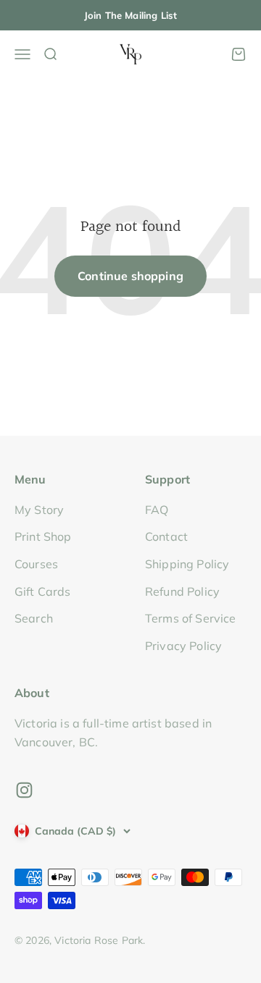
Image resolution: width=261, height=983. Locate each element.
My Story (39, 509)
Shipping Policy (187, 564)
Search (33, 618)
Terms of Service (190, 618)
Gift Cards (42, 591)
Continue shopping (130, 276)
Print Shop (43, 536)
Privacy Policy (183, 645)
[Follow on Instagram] (24, 790)
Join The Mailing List (130, 15)
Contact (166, 536)
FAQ (156, 509)
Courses (36, 564)
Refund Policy (182, 591)
